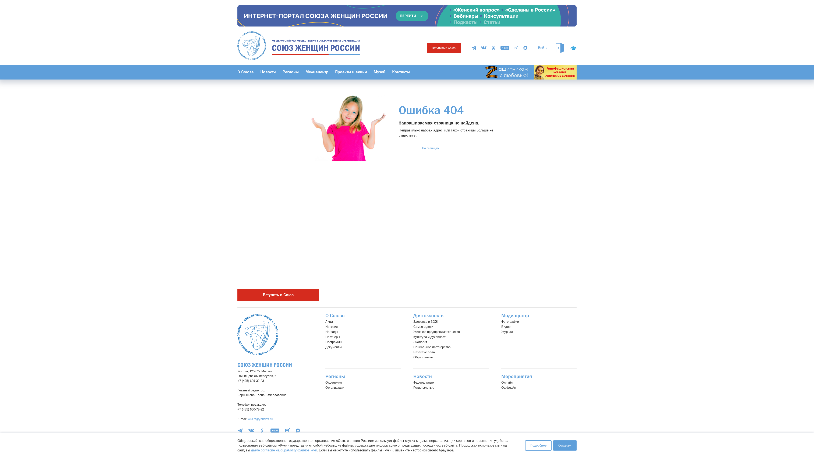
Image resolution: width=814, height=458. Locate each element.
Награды (331, 332)
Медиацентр (316, 72)
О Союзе (245, 72)
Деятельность (428, 316)
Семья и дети (423, 326)
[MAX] (525, 48)
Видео (505, 326)
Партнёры (332, 337)
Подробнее (538, 445)
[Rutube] (516, 48)
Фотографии (510, 321)
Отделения (333, 382)
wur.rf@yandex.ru (260, 419)
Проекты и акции (351, 72)
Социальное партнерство (431, 347)
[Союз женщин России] (257, 334)
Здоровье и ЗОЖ (425, 321)
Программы (333, 342)
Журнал (507, 332)
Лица (329, 321)
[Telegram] (474, 48)
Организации (334, 387)
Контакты (401, 72)
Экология (420, 342)
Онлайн (507, 382)
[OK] (493, 48)
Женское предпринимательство (436, 332)
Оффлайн (508, 387)
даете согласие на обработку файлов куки (284, 450)
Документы (333, 347)
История (331, 326)
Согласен (564, 445)
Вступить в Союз (444, 48)
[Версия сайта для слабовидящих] (573, 48)
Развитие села (424, 352)
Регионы (291, 72)
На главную (430, 148)
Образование (423, 357)
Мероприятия (516, 376)
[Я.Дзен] (504, 48)
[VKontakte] (483, 48)
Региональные (423, 387)
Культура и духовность (430, 337)
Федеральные (423, 382)
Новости (268, 72)
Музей (379, 72)
